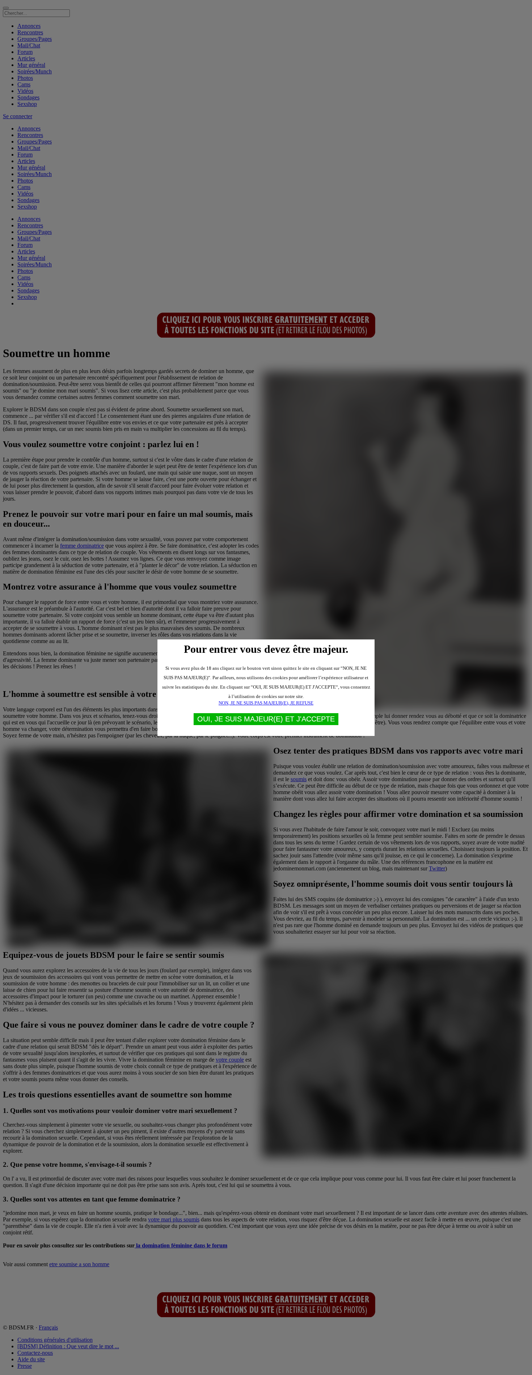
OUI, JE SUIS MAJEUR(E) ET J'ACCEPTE (266, 719)
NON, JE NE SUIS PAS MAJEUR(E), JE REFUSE (266, 703)
